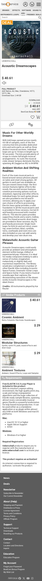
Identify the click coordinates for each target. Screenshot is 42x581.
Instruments (6, 14)
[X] (24, 578)
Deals (38, 14)
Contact (7, 543)
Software (26, 10)
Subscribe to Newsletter (13, 493)
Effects (16, 10)
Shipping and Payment (13, 505)
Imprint (6, 548)
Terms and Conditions (13, 513)
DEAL (7, 22)
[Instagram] (32, 578)
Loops (16, 14)
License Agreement (11, 511)
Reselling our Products (13, 534)
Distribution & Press (12, 508)
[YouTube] (28, 578)
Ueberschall (9, 61)
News (7, 478)
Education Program (11, 557)
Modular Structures (15, 342)
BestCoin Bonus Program (14, 569)
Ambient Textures (13, 370)
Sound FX (37, 10)
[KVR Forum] (13, 578)
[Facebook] (19, 578)
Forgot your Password (13, 567)
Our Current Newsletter (13, 496)
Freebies (31, 14)
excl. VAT (36, 109)
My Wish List (9, 572)
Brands (5, 10)
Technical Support (11, 528)
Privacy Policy (9, 516)
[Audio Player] (4, 83)
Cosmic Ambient (13, 317)
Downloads (8, 531)
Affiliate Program (10, 519)
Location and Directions (13, 546)
